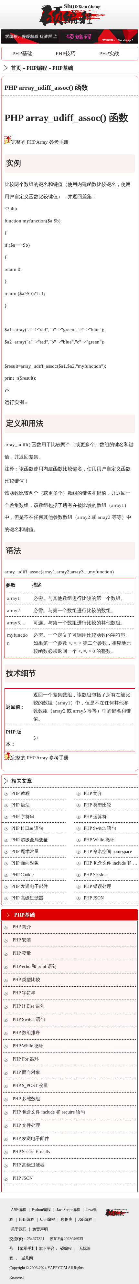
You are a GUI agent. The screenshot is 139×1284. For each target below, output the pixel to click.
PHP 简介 (93, 793)
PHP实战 (109, 53)
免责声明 (40, 1229)
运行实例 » (16, 402)
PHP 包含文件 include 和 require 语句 (49, 1112)
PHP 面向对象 (25, 863)
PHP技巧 (66, 53)
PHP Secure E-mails (31, 1151)
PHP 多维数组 (26, 1098)
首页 (16, 68)
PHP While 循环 (99, 839)
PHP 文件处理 (26, 1125)
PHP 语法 (20, 805)
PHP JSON (94, 898)
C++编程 (47, 1219)
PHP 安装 (22, 940)
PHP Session (95, 874)
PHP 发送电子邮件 (29, 886)
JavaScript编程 (68, 1209)
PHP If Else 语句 (27, 828)
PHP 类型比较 (97, 805)
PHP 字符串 (22, 816)
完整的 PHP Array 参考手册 (40, 142)
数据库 (66, 1219)
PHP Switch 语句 (100, 828)
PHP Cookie (22, 874)
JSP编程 (85, 1219)
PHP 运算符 (95, 816)
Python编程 (41, 1209)
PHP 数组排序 (26, 1032)
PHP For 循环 (26, 1059)
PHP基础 (22, 53)
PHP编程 (37, 68)
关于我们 (19, 1229)
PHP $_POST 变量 (30, 1085)
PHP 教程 (20, 793)
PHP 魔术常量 (25, 851)
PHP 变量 (22, 953)
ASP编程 (18, 1209)
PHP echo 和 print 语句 (35, 966)
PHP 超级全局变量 (29, 839)
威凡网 (27, 1258)
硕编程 (66, 1248)
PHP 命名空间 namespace (108, 851)
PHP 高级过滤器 (27, 898)
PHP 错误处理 (97, 886)
